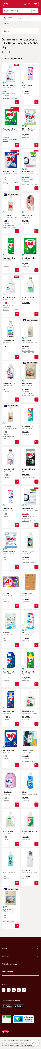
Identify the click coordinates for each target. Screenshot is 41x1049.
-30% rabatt (6, 98)
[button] (20, 31)
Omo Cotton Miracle (29, 831)
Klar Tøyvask (27, 215)
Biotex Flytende (28, 711)
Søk (35, 11)
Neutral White (27, 508)
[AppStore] (19, 1006)
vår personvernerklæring (9, 1043)
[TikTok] (24, 990)
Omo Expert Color (9, 129)
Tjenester (6, 956)
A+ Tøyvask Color (9, 383)
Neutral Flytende (9, 85)
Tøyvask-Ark (27, 593)
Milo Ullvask (7, 792)
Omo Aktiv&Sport (28, 426)
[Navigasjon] (29, 4)
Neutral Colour (27, 172)
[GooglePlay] (7, 1006)
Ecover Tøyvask (28, 297)
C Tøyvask (26, 870)
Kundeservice (7, 972)
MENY (4, 948)
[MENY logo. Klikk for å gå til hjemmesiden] (6, 4)
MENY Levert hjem (9, 964)
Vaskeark (6, 633)
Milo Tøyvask (27, 85)
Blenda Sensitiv (28, 633)
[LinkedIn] (19, 990)
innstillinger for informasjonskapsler (24, 1045)
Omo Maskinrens (28, 469)
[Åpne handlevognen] (35, 4)
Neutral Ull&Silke (9, 297)
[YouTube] (14, 990)
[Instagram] (9, 990)
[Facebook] (3, 990)
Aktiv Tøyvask (8, 831)
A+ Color (6, 593)
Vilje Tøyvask (7, 215)
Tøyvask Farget (28, 750)
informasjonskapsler (24, 1043)
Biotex (24, 792)
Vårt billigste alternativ (28, 562)
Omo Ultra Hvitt (9, 172)
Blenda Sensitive (28, 129)
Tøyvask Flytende (28, 552)
